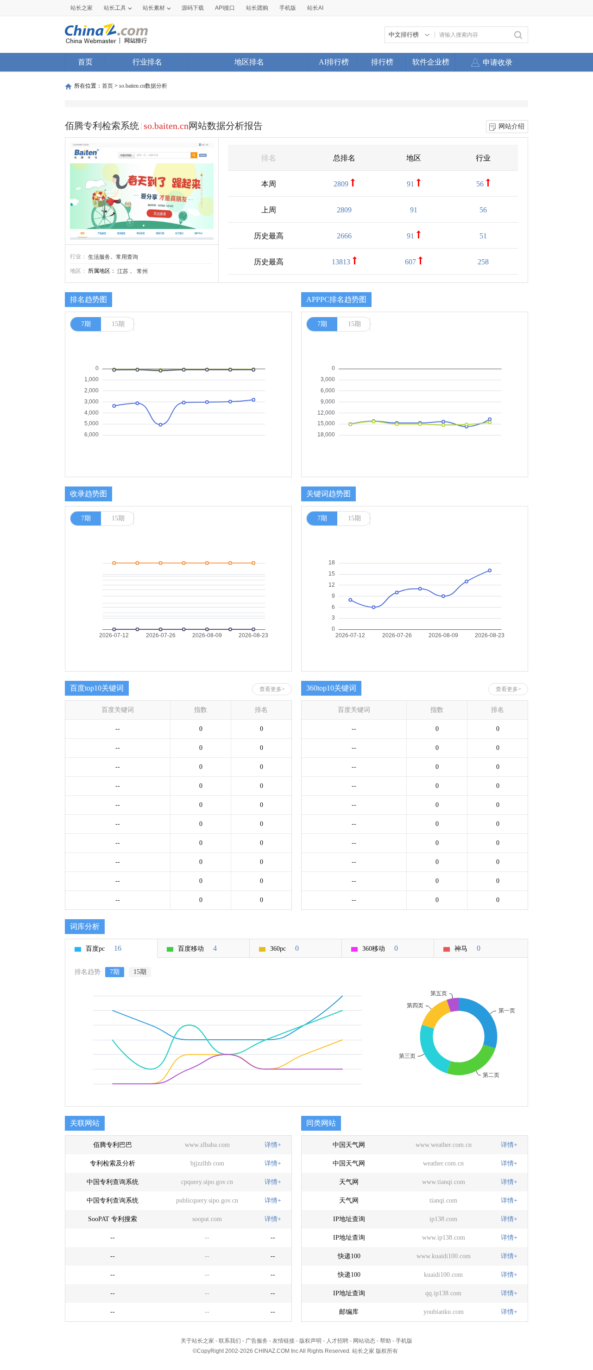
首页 (85, 62)
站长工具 (115, 8)
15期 (118, 323)
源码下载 (193, 8)
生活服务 (99, 257)
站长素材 (154, 8)
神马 (467, 948)
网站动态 (364, 1341)
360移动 (380, 948)
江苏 (122, 271)
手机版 (404, 1341)
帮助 (385, 1341)
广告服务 (257, 1341)
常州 (142, 271)
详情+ (273, 1144)
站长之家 (81, 8)
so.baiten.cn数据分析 (143, 86)
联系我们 (230, 1341)
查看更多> (272, 689)
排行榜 (382, 62)
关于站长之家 (197, 1341)
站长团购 (257, 8)
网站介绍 (511, 126)
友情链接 (283, 1341)
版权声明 (310, 1341)
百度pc (103, 948)
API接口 (225, 8)
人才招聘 (337, 1341)
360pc (284, 948)
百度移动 (197, 948)
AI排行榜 (334, 62)
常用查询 (127, 257)
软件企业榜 (430, 62)
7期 (86, 323)
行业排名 (147, 62)
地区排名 (249, 62)
